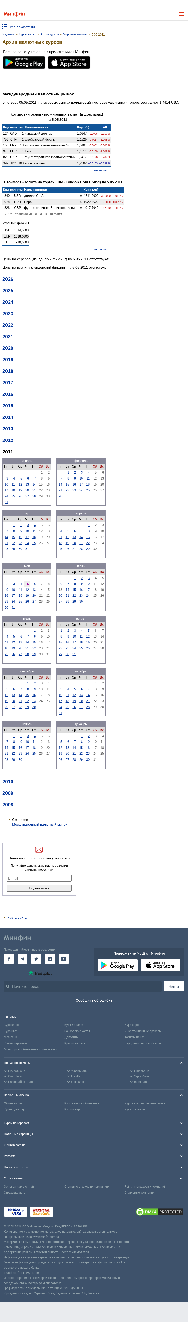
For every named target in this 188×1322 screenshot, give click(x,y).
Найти (174, 986)
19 (20, 490)
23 (74, 490)
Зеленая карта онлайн (19, 1186)
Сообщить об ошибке (94, 1000)
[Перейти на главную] (14, 14)
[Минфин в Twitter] (36, 959)
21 (34, 490)
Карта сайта (17, 917)
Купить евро (72, 1109)
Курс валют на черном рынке (145, 1103)
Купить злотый (135, 1109)
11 (13, 484)
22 (67, 490)
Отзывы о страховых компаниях (86, 1186)
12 (20, 484)
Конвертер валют (16, 1043)
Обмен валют (13, 1103)
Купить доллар (14, 1109)
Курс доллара (74, 1025)
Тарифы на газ (135, 1037)
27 (27, 496)
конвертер (101, 170)
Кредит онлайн (74, 1043)
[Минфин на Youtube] (64, 959)
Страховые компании (139, 1192)
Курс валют (12, 1025)
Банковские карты (77, 1031)
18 (13, 490)
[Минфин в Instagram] (50, 959)
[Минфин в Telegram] (22, 959)
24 (6, 496)
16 (74, 484)
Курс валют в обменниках (82, 1103)
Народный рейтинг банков (143, 1043)
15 (67, 484)
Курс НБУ (10, 1031)
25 (13, 496)
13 (27, 484)
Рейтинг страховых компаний (145, 1186)
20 (27, 490)
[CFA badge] (67, 1212)
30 (20, 549)
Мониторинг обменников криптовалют (30, 1049)
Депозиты (71, 1037)
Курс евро (132, 1025)
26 (20, 496)
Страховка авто (14, 1192)
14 (34, 484)
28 (34, 496)
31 (6, 502)
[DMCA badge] (159, 1212)
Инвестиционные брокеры (143, 1031)
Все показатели (22, 27)
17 (6, 490)
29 (13, 549)
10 (6, 484)
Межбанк (10, 1037)
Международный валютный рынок (39, 824)
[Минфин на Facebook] (9, 959)
